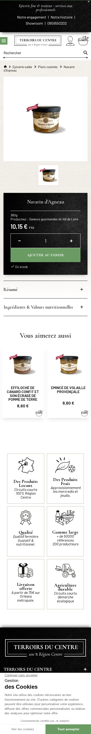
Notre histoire (62, 17)
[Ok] (85, 52)
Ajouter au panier (45, 255)
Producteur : (44, 219)
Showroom (35, 23)
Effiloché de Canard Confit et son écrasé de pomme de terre (23, 393)
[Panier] (83, 40)
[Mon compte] (70, 40)
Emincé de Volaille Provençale (68, 389)
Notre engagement (32, 17)
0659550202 (57, 23)
